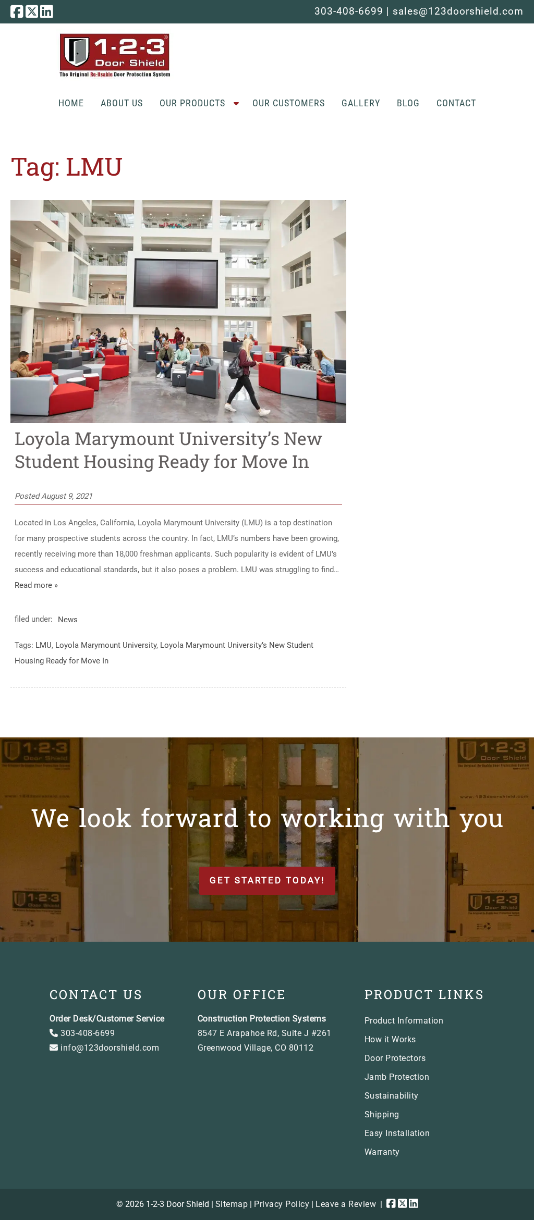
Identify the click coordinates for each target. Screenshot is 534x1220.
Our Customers (288, 102)
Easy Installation (397, 1133)
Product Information (404, 1021)
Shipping (382, 1114)
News (68, 619)
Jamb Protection (397, 1077)
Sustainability (392, 1096)
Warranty (382, 1152)
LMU (43, 645)
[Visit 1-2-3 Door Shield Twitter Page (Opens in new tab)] (32, 11)
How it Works (390, 1039)
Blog (408, 102)
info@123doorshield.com (108, 1048)
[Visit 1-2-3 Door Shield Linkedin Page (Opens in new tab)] (46, 11)
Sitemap (231, 1204)
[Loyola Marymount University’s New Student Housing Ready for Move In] (178, 420)
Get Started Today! (267, 880)
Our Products (192, 102)
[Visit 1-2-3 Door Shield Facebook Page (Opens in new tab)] (16, 11)
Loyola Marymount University (105, 645)
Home (71, 102)
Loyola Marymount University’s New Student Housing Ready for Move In (168, 449)
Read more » (36, 585)
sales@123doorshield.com (458, 11)
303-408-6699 (348, 11)
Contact (456, 102)
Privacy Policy (281, 1204)
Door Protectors (395, 1058)
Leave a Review (345, 1204)
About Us (122, 102)
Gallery (361, 102)
